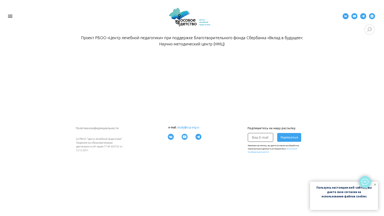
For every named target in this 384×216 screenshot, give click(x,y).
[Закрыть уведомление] (375, 185)
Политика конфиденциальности (97, 128)
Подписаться (289, 137)
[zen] (372, 18)
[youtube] (354, 18)
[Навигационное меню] (10, 16)
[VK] (346, 18)
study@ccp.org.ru (188, 127)
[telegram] (363, 18)
